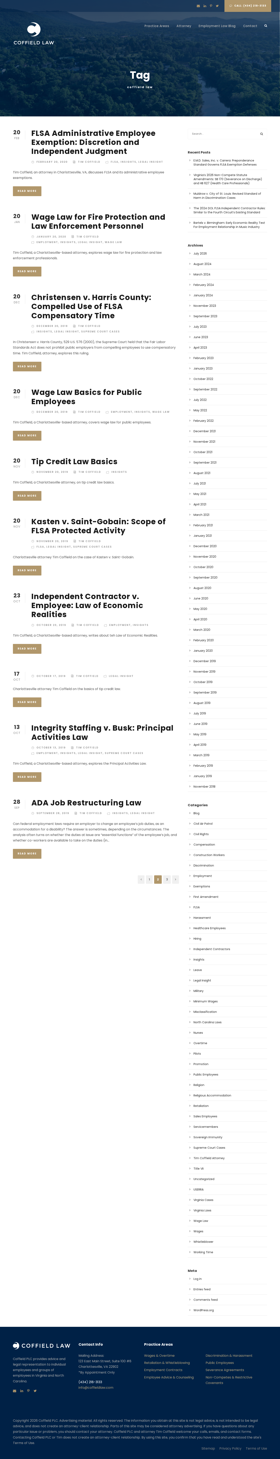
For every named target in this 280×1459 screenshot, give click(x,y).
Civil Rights (201, 834)
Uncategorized (203, 1179)
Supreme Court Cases (100, 331)
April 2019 (199, 745)
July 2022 (200, 400)
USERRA (198, 1189)
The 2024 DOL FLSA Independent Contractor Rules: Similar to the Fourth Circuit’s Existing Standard (229, 210)
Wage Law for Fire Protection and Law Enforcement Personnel (98, 221)
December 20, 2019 (52, 326)
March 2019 (201, 755)
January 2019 (202, 776)
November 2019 (204, 672)
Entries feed (202, 1289)
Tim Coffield (89, 162)
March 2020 (201, 630)
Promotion (200, 1064)
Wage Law (113, 242)
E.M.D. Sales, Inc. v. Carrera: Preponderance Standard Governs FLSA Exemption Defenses (225, 162)
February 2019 (203, 766)
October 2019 (203, 682)
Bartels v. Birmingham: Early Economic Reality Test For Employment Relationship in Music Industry (229, 225)
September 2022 (205, 389)
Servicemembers (205, 1127)
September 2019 (205, 692)
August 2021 (201, 473)
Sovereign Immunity (207, 1137)
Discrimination (203, 865)
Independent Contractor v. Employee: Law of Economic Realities (87, 605)
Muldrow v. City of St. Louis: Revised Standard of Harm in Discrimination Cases (227, 196)
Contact (250, 26)
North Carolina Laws (207, 1022)
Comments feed (205, 1300)
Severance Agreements (225, 1370)
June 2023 (200, 337)
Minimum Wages (205, 1001)
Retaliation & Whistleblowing (167, 1362)
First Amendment (206, 897)
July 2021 (199, 483)
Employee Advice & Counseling (169, 1377)
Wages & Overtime (159, 1355)
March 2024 (202, 274)
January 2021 (202, 536)
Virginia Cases (203, 1200)
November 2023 (204, 306)
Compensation (204, 845)
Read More (27, 191)
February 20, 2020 (52, 162)
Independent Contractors (211, 949)
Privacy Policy (230, 1448)
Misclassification (205, 1012)
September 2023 (205, 316)
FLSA (114, 162)
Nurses (198, 1033)
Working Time (203, 1252)
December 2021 (204, 431)
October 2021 (202, 452)
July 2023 (200, 327)
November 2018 (204, 787)
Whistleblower (203, 1242)
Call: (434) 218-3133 (250, 5)
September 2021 (204, 463)
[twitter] (217, 6)
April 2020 (200, 619)
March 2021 (201, 515)
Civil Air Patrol (203, 824)
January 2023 (203, 368)
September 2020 (205, 577)
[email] (198, 6)
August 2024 (202, 264)
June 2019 (200, 724)
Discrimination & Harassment (229, 1355)
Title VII (198, 1169)
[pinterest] (211, 6)
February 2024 (203, 285)
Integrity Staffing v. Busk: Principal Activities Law (102, 732)
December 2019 (204, 661)
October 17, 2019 (51, 676)
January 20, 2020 (51, 236)
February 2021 (203, 525)
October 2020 (203, 567)
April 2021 (199, 504)
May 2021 (199, 494)
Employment (47, 242)
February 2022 (203, 421)
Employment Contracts (163, 1370)
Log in (197, 1279)
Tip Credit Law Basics (74, 461)
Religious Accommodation (212, 1095)
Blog (196, 813)
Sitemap (208, 1448)
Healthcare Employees (209, 928)
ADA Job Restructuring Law (86, 802)
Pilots (197, 1054)
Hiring (197, 939)
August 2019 (202, 703)
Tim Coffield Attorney (209, 1158)
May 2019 (199, 734)
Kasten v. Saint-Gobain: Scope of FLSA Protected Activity (98, 526)
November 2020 (204, 557)
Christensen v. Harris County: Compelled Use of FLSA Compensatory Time (91, 306)
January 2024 (203, 295)
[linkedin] (205, 6)
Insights (128, 162)
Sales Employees (205, 1116)
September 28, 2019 (52, 813)
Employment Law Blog (217, 26)
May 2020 (200, 609)
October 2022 (203, 379)
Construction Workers (209, 855)
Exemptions (201, 886)
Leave (197, 970)
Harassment (202, 918)
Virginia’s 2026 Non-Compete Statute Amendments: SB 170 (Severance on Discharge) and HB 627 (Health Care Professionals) (227, 179)
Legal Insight (150, 162)
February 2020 (203, 640)
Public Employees (205, 1074)
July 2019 (199, 713)
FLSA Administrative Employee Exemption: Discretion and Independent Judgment (93, 142)
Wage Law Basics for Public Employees (86, 397)
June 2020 (200, 598)
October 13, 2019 (51, 747)
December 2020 (205, 546)
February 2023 (203, 358)
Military (198, 991)
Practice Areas (157, 26)
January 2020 (203, 651)
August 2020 (202, 588)
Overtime (200, 1043)
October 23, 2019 (51, 625)
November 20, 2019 (52, 472)
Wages (198, 1231)
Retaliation (201, 1106)
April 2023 (200, 348)
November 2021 (204, 442)
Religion (198, 1085)
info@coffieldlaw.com (96, 1387)
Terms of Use (256, 1448)
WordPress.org (203, 1310)
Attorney (183, 26)
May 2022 (200, 410)
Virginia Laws (202, 1210)
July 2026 (200, 253)
